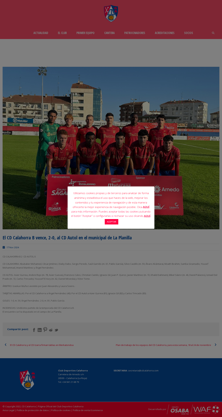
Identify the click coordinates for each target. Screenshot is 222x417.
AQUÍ (146, 207)
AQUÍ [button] (147, 216)
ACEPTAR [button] (111, 221)
